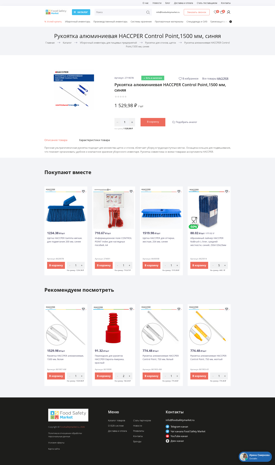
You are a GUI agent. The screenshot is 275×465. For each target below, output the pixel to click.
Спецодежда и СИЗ (197, 21)
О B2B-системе (116, 425)
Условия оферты (56, 442)
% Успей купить (53, 21)
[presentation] (230, 21)
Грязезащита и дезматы (223, 21)
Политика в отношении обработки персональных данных (65, 435)
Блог (167, 2)
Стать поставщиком (207, 2)
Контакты (226, 2)
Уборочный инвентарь (77, 21)
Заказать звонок (196, 12)
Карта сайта (54, 448)
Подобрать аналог (186, 122)
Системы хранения (141, 21)
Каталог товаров (116, 420)
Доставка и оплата (183, 2)
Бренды (137, 441)
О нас (146, 2)
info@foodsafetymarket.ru (168, 12)
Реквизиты (138, 430)
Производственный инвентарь (110, 21)
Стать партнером (142, 420)
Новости (157, 2)
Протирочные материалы (169, 21)
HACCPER (222, 78)
